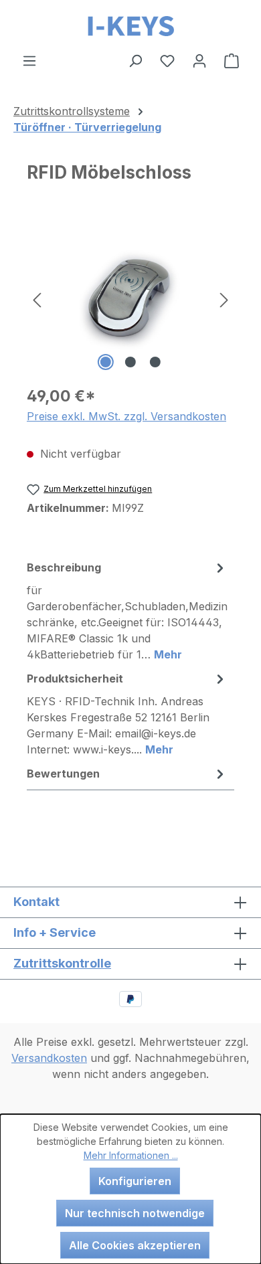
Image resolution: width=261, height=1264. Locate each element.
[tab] (127, 610)
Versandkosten (49, 1058)
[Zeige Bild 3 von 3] (155, 362)
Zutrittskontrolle (62, 963)
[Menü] (29, 60)
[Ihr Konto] (199, 60)
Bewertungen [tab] (63, 773)
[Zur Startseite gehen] (130, 26)
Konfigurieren (134, 1181)
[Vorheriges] (37, 299)
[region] (130, 298)
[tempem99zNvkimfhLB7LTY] (130, 298)
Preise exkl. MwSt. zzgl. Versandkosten (126, 416)
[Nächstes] (224, 299)
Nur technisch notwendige (135, 1213)
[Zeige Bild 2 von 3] (130, 362)
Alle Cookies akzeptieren (135, 1245)
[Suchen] (135, 60)
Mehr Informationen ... (131, 1155)
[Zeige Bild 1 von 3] (105, 362)
